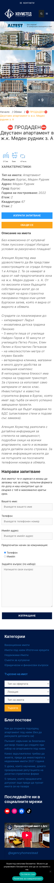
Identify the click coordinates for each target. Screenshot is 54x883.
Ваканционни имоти (17, 645)
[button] (41, 13)
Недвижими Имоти (16, 655)
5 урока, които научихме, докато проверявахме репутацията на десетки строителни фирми (25, 770)
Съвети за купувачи (17, 660)
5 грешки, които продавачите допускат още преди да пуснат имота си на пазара (23, 782)
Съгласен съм (28, 874)
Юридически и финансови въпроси (26, 665)
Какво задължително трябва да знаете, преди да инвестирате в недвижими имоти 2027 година (24, 757)
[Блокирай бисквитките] (50, 871)
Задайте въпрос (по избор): (19, 564)
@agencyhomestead (23, 853)
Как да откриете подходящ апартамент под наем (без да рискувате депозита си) (23, 732)
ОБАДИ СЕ (27, 225)
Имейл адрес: (10, 530)
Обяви (18, 111)
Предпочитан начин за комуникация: (25, 545)
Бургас (21, 179)
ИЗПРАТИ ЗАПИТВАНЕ (27, 215)
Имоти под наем (14, 650)
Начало (4, 111)
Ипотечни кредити (37, 650)
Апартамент (32, 175)
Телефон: (7, 515)
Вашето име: (10, 501)
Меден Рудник (38, 179)
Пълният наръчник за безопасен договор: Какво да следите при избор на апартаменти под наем (24, 745)
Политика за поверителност (28, 878)
